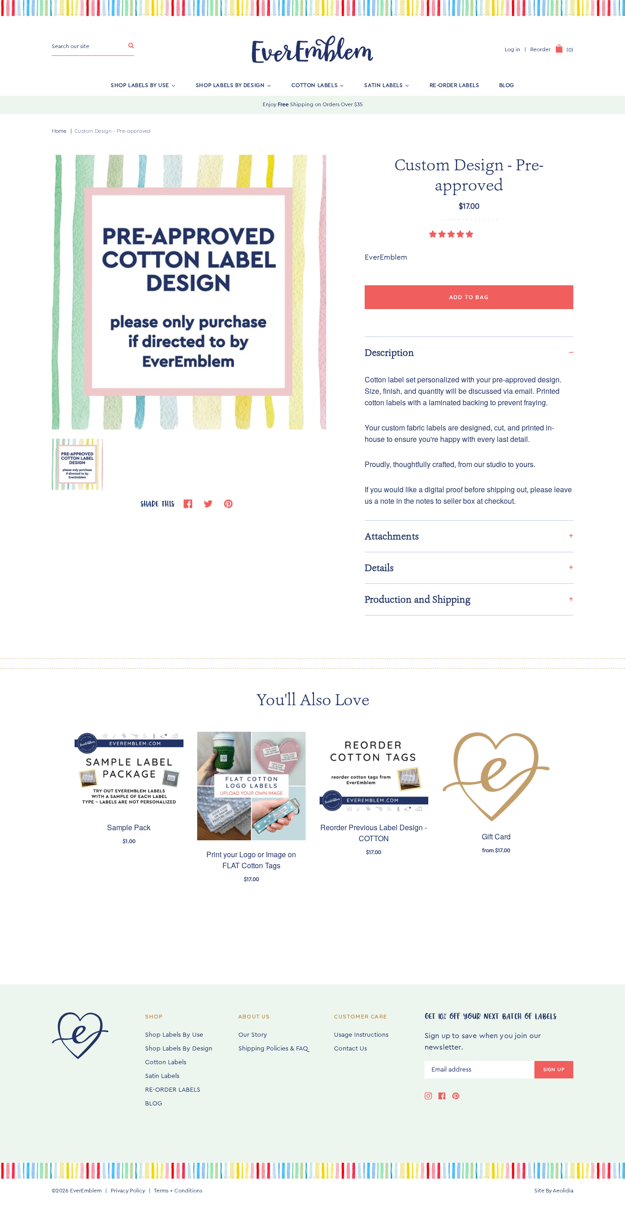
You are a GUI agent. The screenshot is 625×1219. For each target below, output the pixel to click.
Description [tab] (389, 352)
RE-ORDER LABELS (455, 85)
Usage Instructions (361, 1035)
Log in (512, 49)
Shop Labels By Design (230, 85)
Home (59, 130)
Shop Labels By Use (140, 85)
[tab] (469, 536)
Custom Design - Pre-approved (113, 130)
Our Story (252, 1035)
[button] (452, 234)
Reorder (540, 49)
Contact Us (350, 1048)
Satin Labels (383, 85)
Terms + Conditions (178, 1190)
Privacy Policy (128, 1190)
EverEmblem (86, 1190)
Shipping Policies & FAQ (273, 1048)
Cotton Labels (314, 85)
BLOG (506, 85)
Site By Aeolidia (553, 1190)
